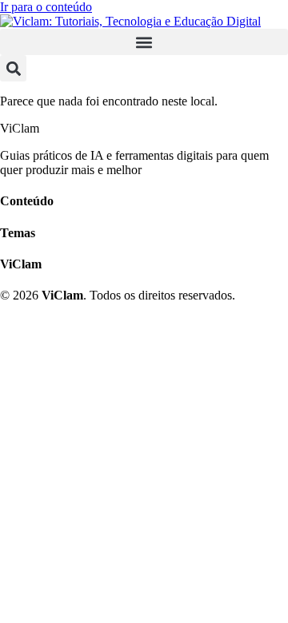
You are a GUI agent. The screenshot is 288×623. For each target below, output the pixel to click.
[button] (144, 42)
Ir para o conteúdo (46, 7)
